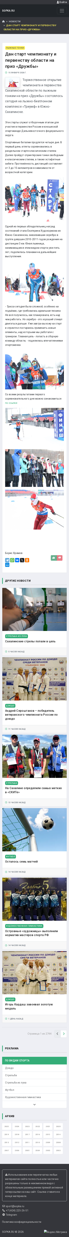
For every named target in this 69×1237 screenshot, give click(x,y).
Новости (15, 21)
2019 (6, 1134)
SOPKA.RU (8, 10)
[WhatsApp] (12, 560)
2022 (37, 1126)
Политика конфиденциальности (21, 1221)
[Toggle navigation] (62, 10)
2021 (48, 1126)
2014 (58, 1134)
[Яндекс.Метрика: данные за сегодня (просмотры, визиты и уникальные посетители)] (55, 1232)
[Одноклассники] (27, 560)
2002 (58, 1150)
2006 (17, 1150)
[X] (22, 560)
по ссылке (11, 402)
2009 (48, 1142)
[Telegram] (7, 560)
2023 (27, 1126)
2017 (27, 1134)
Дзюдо (9, 1068)
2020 (58, 1126)
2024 (17, 1126)
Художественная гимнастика (23, 1097)
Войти (63, 2)
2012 (17, 1142)
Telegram (11, 1214)
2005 (27, 1150)
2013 (6, 1142)
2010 (37, 1142)
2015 (48, 1134)
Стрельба (11, 1075)
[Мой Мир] (7, 565)
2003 (48, 1150)
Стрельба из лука (16, 1082)
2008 (58, 1142)
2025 (6, 1126)
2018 (17, 1134)
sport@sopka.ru (15, 1206)
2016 (37, 1134)
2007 (6, 1150)
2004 (37, 1150)
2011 (27, 1142)
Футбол (9, 1089)
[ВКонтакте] (17, 560)
